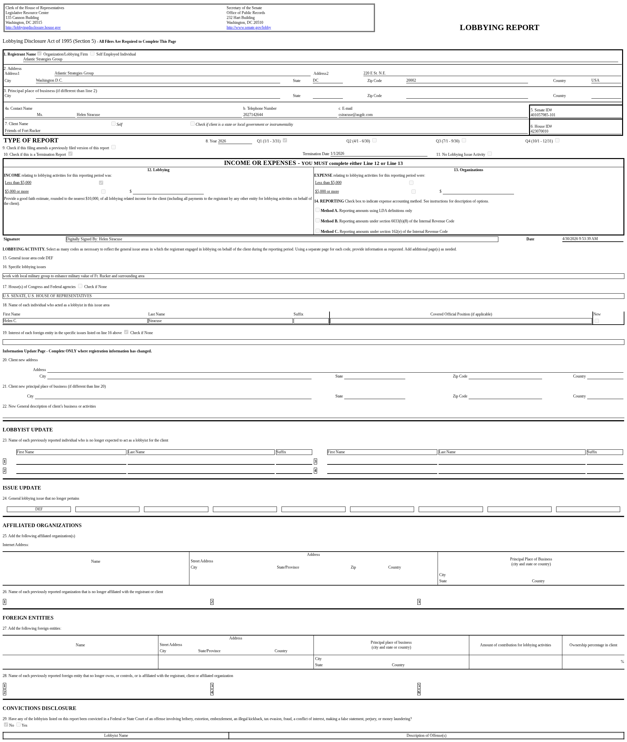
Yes (24, 725)
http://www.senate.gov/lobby (249, 27)
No (12, 725)
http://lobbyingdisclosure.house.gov (33, 27)
